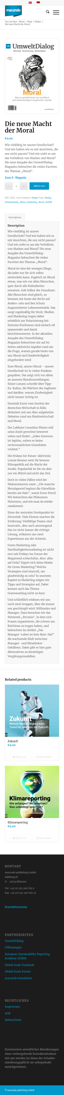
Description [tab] (15, 217)
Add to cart (39, 186)
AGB (7, 1013)
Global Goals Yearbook (19, 965)
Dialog (48, 198)
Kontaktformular (16, 907)
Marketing (32, 202)
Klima (23, 202)
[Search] (45, 12)
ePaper (35, 198)
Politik (49, 202)
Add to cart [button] (20, 757)
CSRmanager (13, 947)
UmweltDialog (14, 941)
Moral (41, 202)
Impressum (12, 1006)
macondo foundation (18, 978)
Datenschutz (13, 1020)
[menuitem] (45, 12)
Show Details (44, 757)
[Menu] (54, 12)
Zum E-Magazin (15, 177)
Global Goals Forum (18, 971)
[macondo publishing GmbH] (26, 12)
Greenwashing (12, 202)
